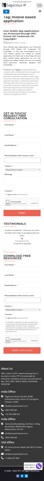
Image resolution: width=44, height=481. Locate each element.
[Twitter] (26, 476)
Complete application (28, 70)
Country (9, 166)
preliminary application (20, 85)
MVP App (6, 83)
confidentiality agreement (12, 74)
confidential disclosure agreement (28, 72)
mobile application (26, 78)
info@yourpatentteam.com (16, 406)
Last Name (10, 135)
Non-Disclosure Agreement (25, 83)
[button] (40, 11)
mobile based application (29, 81)
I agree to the (17, 194)
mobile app (15, 78)
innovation (16, 76)
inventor (31, 76)
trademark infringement (12, 94)
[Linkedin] (22, 476)
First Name (10, 125)
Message (8, 174)
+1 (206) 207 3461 (12, 458)
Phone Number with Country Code (20, 155)
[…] (13, 65)
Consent (9, 191)
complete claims (9, 72)
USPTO (24, 94)
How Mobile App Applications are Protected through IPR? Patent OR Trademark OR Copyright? (21, 35)
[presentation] (22, 202)
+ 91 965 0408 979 (12, 414)
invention (24, 76)
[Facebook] (17, 476)
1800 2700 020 (11, 410)
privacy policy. (22, 194)
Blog (12, 70)
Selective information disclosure (18, 91)
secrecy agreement (19, 90)
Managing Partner (22, 241)
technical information (28, 92)
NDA (13, 83)
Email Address (11, 145)
